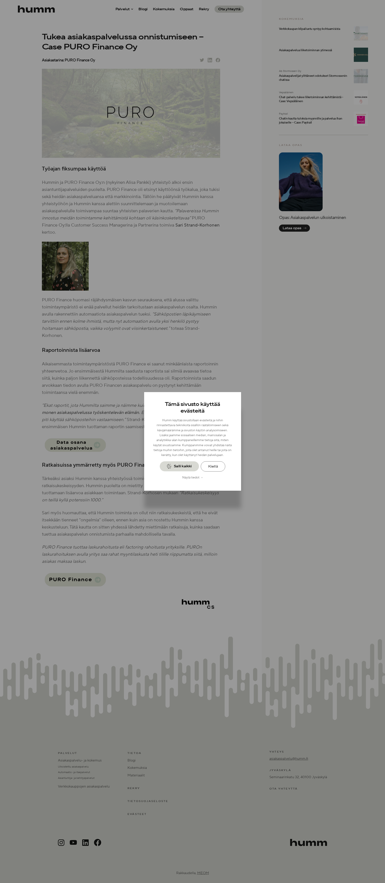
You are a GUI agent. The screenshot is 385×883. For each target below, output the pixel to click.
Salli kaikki (183, 466)
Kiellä (213, 466)
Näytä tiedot (190, 478)
